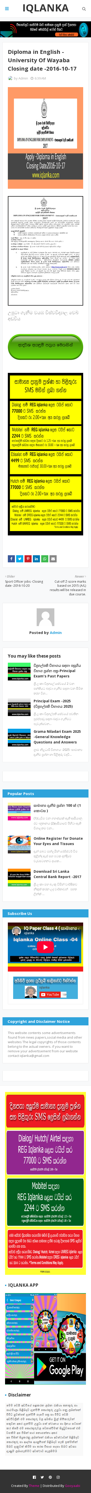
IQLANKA (45, 7)
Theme (34, 1485)
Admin (23, 78)
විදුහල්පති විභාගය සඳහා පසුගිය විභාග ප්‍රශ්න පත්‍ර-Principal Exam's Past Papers (57, 670)
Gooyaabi (72, 1485)
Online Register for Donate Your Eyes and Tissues (58, 841)
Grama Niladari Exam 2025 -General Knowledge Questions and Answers (57, 736)
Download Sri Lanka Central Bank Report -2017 (57, 874)
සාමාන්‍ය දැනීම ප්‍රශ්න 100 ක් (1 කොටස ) (57, 808)
